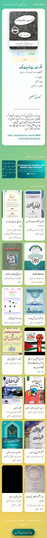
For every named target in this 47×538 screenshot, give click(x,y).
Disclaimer (23, 524)
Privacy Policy (11, 520)
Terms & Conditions (34, 520)
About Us (21, 520)
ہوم (25, 4)
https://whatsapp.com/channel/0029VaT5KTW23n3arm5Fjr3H (24, 136)
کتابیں (21, 4)
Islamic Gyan (38, 4)
